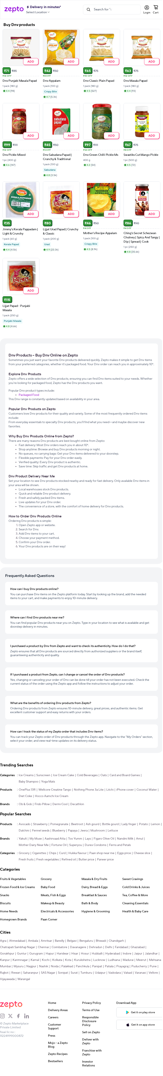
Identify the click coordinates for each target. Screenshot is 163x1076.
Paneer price (105, 861)
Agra (3, 942)
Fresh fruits (26, 861)
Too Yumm (75, 840)
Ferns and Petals (120, 846)
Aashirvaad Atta (55, 840)
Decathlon (77, 805)
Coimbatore (59, 948)
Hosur (85, 955)
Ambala (33, 942)
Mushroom (110, 832)
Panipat (112, 967)
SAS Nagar (76, 974)
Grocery (24, 854)
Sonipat (91, 974)
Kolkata (57, 961)
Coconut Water (146, 791)
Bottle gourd (110, 825)
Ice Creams (26, 776)
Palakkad (82, 967)
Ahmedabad (17, 942)
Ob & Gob (25, 805)
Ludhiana (114, 961)
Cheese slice (142, 854)
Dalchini (36, 832)
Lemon (23, 832)
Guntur (22, 955)
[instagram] (4, 1017)
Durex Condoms (95, 846)
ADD (30, 60)
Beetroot (77, 825)
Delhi (108, 948)
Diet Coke (25, 797)
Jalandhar (151, 955)
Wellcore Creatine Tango (54, 791)
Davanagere (78, 948)
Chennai (43, 948)
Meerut (141, 961)
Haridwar (63, 955)
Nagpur (46, 967)
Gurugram (36, 955)
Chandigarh (116, 942)
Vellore (29, 980)
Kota (68, 961)
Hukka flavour (77, 854)
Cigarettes (39, 854)
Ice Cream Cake (63, 776)
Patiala (124, 967)
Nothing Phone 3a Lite (89, 791)
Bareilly (59, 942)
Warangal (61, 980)
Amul (139, 840)
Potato (143, 825)
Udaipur (128, 974)
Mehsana (6, 967)
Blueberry (70, 832)
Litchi (110, 791)
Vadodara (142, 974)
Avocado (24, 825)
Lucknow (99, 961)
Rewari (43, 974)
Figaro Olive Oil (104, 840)
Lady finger (128, 825)
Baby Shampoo (28, 783)
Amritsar (46, 942)
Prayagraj (137, 967)
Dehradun (95, 948)
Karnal (35, 961)
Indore (127, 955)
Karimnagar (20, 961)
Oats (103, 776)
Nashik (58, 967)
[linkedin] (28, 1017)
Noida (69, 967)
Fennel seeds (53, 832)
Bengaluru (86, 942)
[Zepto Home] (14, 9)
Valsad (4, 980)
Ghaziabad (138, 948)
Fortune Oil (58, 846)
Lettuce (125, 832)
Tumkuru (114, 974)
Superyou (75, 846)
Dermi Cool (59, 805)
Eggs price (124, 854)
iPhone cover (125, 791)
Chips (52, 854)
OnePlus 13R (27, 791)
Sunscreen (43, 776)
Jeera (96, 832)
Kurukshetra (82, 961)
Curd (62, 854)
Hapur (50, 955)
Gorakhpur (7, 955)
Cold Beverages (87, 776)
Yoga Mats (48, 783)
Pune (21, 974)
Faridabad (121, 948)
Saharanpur (58, 974)
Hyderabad (112, 955)
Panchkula (97, 967)
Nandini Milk (125, 840)
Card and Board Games (125, 776)
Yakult (23, 840)
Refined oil (69, 861)
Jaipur (138, 955)
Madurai (128, 961)
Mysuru (33, 967)
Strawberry (40, 825)
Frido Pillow (42, 805)
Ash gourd (92, 825)
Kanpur (5, 961)
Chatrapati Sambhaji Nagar (17, 948)
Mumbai (20, 967)
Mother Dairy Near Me (34, 846)
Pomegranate (59, 825)
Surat (102, 974)
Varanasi (16, 980)
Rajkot (32, 974)
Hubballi (97, 955)
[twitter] (12, 1017)
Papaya (85, 832)
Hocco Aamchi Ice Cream (51, 797)
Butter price (86, 861)
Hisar (74, 955)
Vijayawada (44, 980)
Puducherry (7, 974)
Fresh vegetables (47, 861)
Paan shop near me (101, 854)
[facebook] (20, 1017)
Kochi (45, 961)
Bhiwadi (101, 942)
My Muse (36, 840)
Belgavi (72, 942)
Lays (88, 840)
